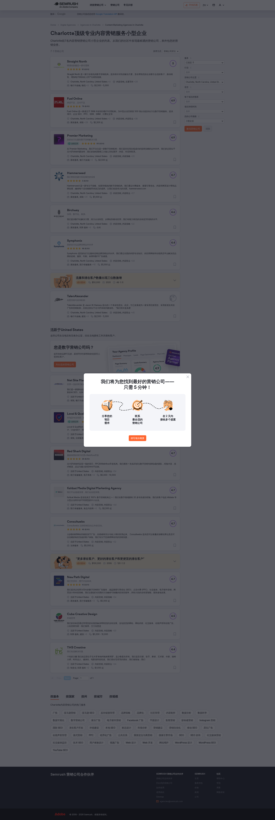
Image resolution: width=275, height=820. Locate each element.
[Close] (187, 376)
